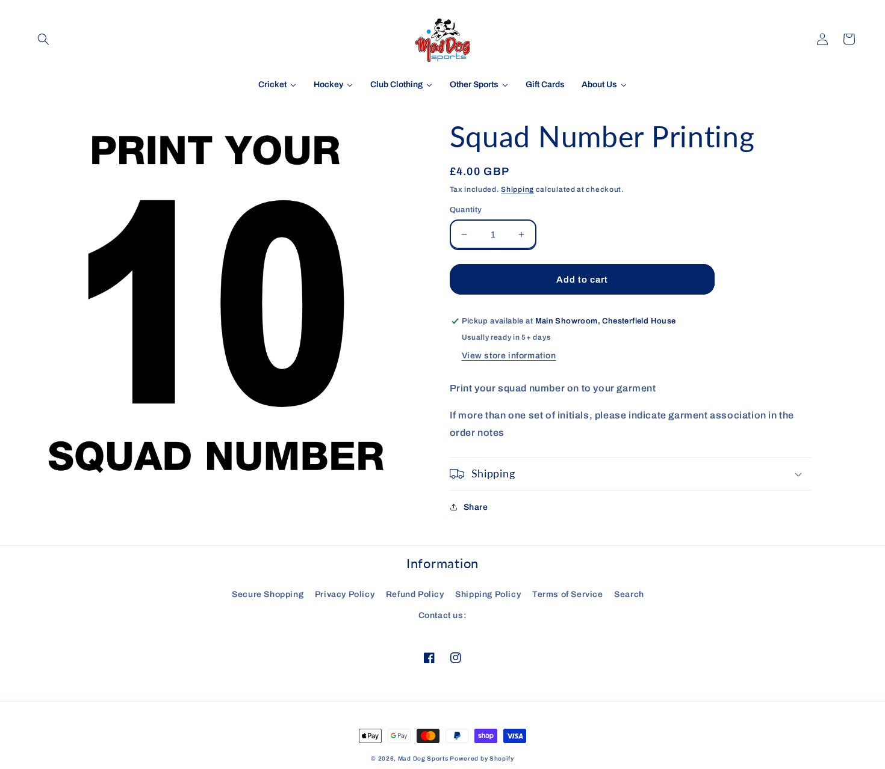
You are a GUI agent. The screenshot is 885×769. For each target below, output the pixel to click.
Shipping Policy (488, 594)
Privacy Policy (344, 594)
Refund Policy (415, 594)
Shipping (517, 189)
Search (629, 594)
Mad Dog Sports (423, 758)
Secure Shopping (267, 594)
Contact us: (442, 615)
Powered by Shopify (482, 758)
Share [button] (476, 507)
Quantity (466, 210)
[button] (43, 39)
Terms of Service (567, 594)
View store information (509, 355)
